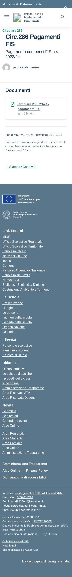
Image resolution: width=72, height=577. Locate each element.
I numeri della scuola (17, 317)
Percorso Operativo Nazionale (23, 270)
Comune (8, 265)
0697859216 (25, 497)
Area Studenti (12, 438)
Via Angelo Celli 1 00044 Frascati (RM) (39, 493)
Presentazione (12, 303)
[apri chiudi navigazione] (6, 17)
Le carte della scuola (17, 322)
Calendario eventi (15, 420)
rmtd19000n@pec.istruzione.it (21, 509)
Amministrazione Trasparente (23, 388)
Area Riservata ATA (16, 393)
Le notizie (9, 411)
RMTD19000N (43, 521)
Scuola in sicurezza (16, 275)
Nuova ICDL (11, 280)
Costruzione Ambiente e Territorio (26, 289)
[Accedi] (66, 8)
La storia (8, 331)
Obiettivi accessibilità (15, 541)
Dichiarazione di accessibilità (24, 477)
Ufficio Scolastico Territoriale (22, 246)
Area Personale (13, 433)
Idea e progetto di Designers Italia (46, 561)
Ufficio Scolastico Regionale (22, 241)
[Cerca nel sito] (62, 17)
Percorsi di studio (14, 355)
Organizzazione (13, 327)
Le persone (10, 312)
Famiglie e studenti (15, 350)
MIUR (6, 237)
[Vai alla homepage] (17, 17)
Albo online (10, 383)
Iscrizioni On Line (14, 256)
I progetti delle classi (16, 378)
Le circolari (10, 416)
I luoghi (7, 308)
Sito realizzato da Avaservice (20, 549)
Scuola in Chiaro (14, 251)
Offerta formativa (14, 369)
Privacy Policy (37, 470)
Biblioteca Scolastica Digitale (23, 284)
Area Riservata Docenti (18, 397)
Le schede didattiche (17, 373)
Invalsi (7, 260)
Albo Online (10, 425)
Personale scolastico (17, 345)
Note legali (9, 545)
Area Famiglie (12, 443)
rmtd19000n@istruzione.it (27, 501)
